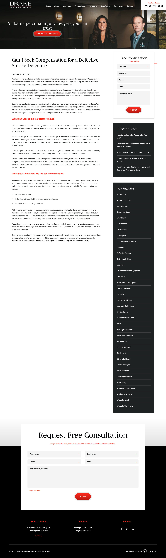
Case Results (105, 6)
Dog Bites (120, 265)
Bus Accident (122, 224)
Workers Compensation (126, 388)
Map (38, 535)
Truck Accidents (123, 371)
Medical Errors (122, 312)
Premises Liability (123, 347)
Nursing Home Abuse (125, 330)
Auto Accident (122, 194)
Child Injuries (122, 235)
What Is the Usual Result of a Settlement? (133, 153)
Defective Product (124, 253)
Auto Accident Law (124, 200)
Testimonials (118, 6)
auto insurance (122, 206)
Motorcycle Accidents (125, 318)
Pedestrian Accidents (125, 335)
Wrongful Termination (125, 406)
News (119, 324)
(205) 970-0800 (153, 5)
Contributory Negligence (126, 241)
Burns (65, 90)
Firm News (121, 277)
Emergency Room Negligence (128, 271)
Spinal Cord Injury (123, 365)
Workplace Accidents (125, 394)
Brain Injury (121, 218)
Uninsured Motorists (125, 377)
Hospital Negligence (124, 300)
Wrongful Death (123, 400)
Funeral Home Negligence (127, 283)
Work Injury (121, 382)
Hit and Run (121, 294)
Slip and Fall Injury (124, 359)
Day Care (120, 247)
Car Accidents (122, 230)
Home (48, 6)
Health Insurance (123, 288)
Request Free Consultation (47, 34)
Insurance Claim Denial (125, 306)
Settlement (121, 353)
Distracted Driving (124, 259)
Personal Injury (122, 341)
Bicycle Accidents (123, 212)
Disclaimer (45, 551)
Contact (130, 6)
